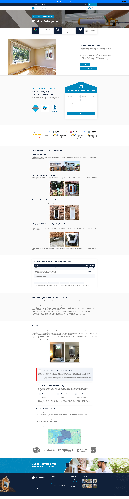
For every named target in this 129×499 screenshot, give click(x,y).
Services (62, 8)
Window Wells (73, 483)
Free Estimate (92, 4)
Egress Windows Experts (36, 493)
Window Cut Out (74, 479)
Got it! (124, 1)
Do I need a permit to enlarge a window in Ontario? (49, 412)
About (56, 8)
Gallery (78, 8)
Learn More (84, 64)
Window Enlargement (75, 481)
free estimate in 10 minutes (88, 68)
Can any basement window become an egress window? (50, 423)
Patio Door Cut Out (74, 486)
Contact (84, 8)
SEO (51, 493)
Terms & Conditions (93, 493)
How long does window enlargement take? (48, 421)
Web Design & (47, 493)
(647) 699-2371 (45, 94)
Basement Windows (75, 484)
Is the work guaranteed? (44, 426)
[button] (98, 135)
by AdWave (54, 493)
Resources (70, 8)
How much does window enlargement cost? (48, 419)
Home (51, 8)
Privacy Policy (85, 493)
